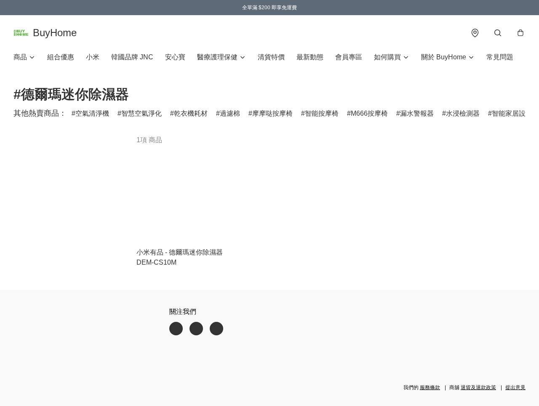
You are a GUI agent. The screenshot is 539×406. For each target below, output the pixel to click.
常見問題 (499, 57)
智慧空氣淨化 (141, 113)
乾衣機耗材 (191, 113)
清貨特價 (271, 57)
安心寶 (175, 57)
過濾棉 (230, 113)
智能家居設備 (512, 113)
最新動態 (309, 57)
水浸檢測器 (463, 113)
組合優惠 (60, 57)
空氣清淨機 (92, 113)
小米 (92, 57)
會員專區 (348, 57)
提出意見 (515, 387)
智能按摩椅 (322, 113)
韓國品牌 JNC (132, 57)
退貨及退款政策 (478, 387)
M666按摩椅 (369, 113)
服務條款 (430, 387)
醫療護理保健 (217, 57)
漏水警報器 (417, 113)
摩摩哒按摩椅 (272, 113)
